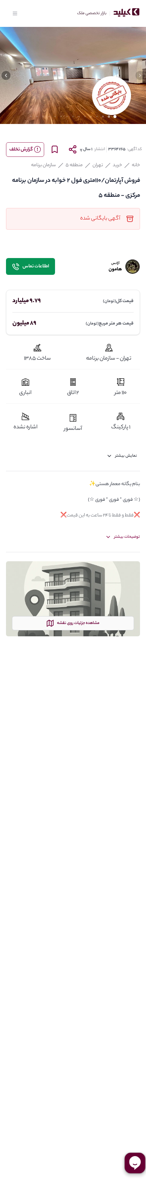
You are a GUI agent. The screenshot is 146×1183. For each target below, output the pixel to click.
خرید (117, 165)
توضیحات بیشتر (127, 537)
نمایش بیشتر (126, 456)
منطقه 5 (74, 165)
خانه (136, 165)
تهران (97, 165)
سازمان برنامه (43, 165)
